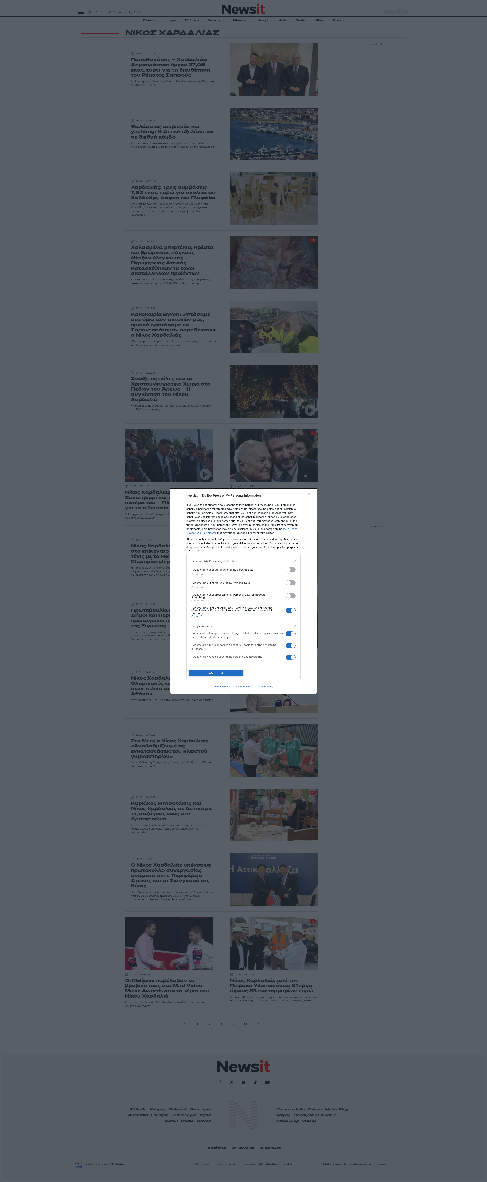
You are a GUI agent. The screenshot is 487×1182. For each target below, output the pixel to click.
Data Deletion (222, 686)
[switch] (291, 569)
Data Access (243, 686)
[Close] (309, 495)
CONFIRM (216, 672)
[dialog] (243, 591)
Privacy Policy (265, 686)
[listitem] (243, 561)
